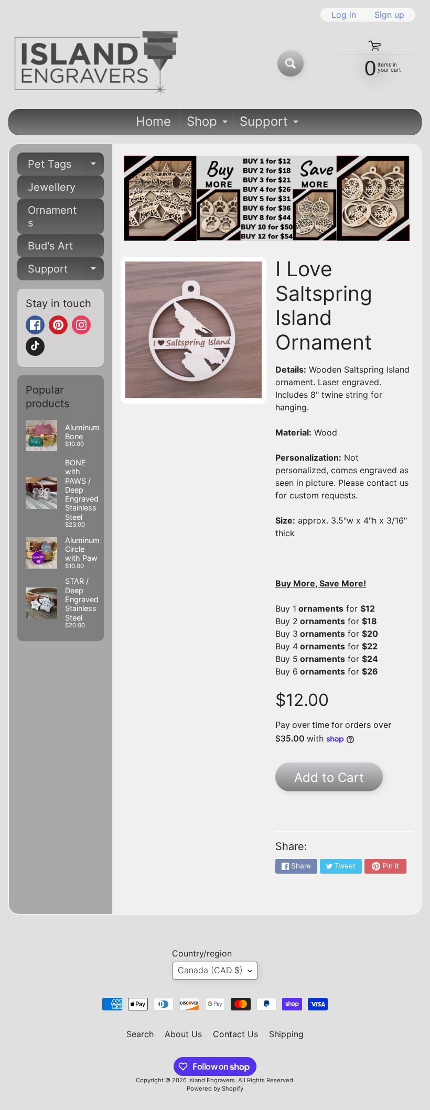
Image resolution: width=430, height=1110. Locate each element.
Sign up (389, 14)
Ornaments (52, 216)
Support (270, 124)
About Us (183, 1034)
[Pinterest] (58, 324)
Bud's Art (50, 246)
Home (153, 121)
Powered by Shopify (215, 1088)
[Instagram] (81, 324)
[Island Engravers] (96, 63)
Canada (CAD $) (210, 970)
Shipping (286, 1034)
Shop (208, 124)
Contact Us (235, 1034)
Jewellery (52, 187)
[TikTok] (35, 346)
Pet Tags (66, 167)
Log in (343, 14)
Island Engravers (211, 1080)
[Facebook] (35, 324)
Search (140, 1034)
